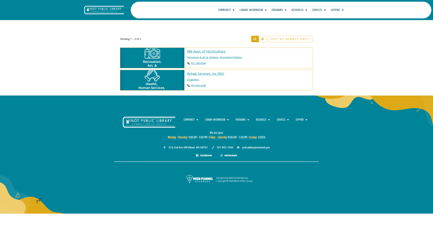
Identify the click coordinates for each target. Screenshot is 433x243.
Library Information (251, 10)
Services (317, 10)
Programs (277, 10)
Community (224, 10)
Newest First (289, 39)
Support (335, 10)
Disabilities (193, 79)
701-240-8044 (198, 63)
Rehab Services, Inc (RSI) (205, 73)
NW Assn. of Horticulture (206, 51)
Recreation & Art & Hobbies (202, 57)
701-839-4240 (198, 85)
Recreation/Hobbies (231, 57)
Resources (298, 10)
